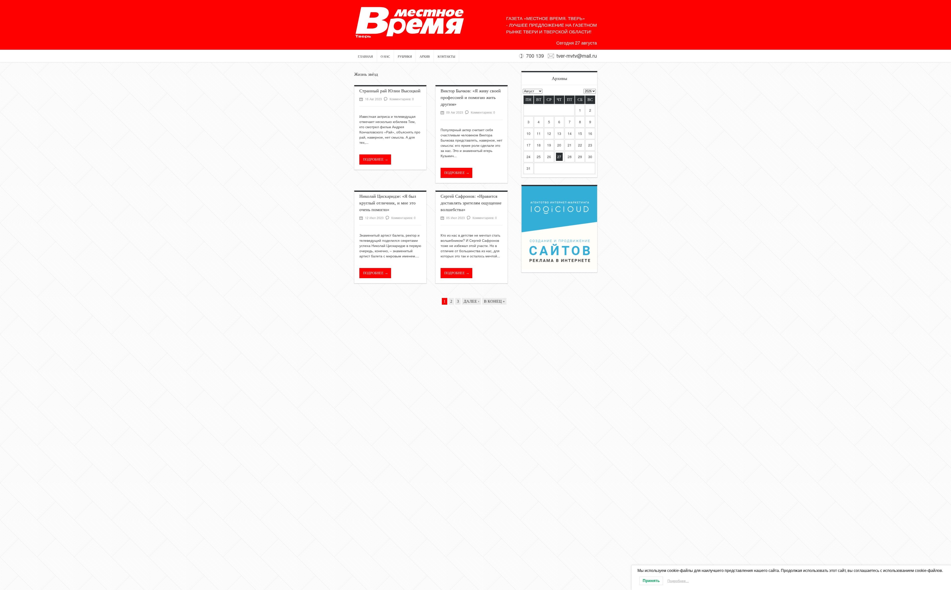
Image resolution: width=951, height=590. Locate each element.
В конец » (494, 301)
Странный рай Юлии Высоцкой (390, 90)
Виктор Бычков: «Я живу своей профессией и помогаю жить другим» (471, 97)
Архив (425, 56)
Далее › (471, 301)
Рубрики (405, 56)
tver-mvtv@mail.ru (576, 55)
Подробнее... (678, 581)
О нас (385, 56)
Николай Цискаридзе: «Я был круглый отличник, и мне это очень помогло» (387, 203)
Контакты (446, 56)
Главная (365, 56)
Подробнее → (375, 159)
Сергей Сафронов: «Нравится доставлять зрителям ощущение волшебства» (471, 203)
